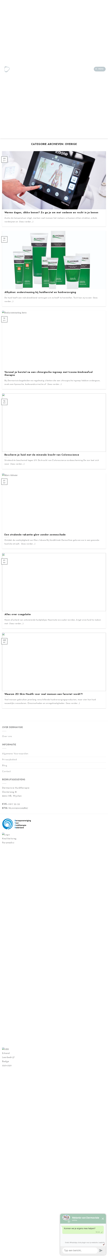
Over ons (7, 736)
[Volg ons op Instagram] (21, 69)
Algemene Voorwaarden (15, 754)
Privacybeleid (9, 760)
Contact (6, 771)
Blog (4, 765)
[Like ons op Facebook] (18, 69)
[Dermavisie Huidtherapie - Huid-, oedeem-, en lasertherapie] (7, 69)
